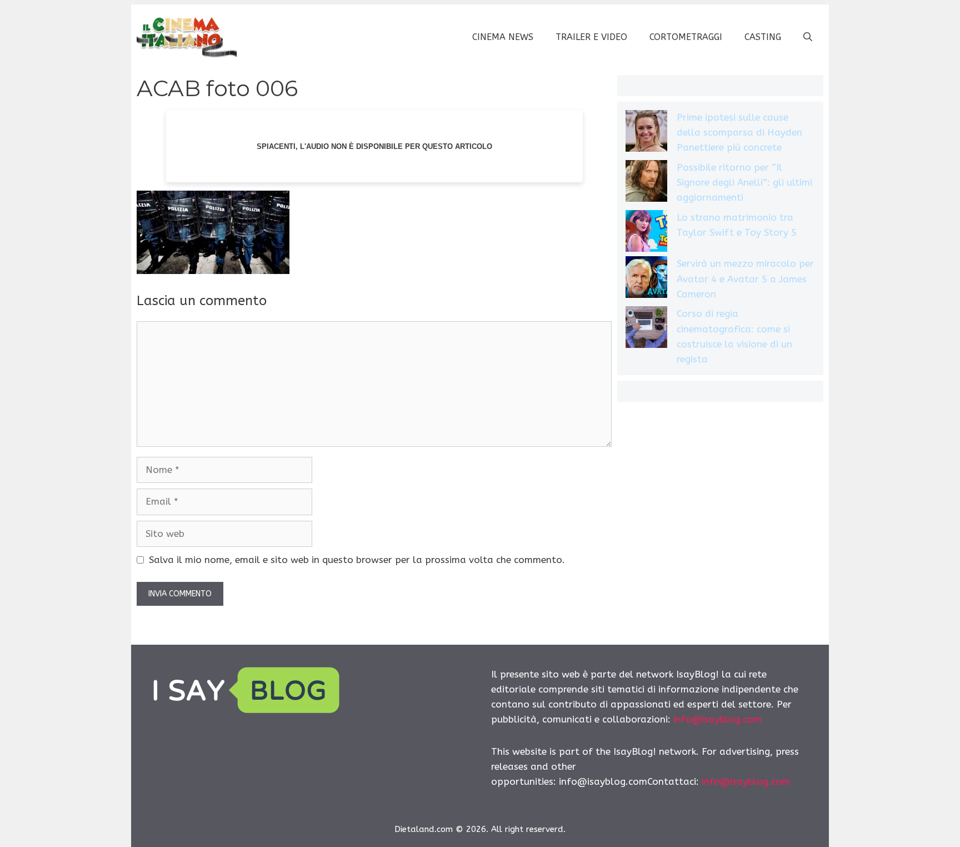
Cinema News (502, 37)
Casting (762, 37)
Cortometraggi (685, 37)
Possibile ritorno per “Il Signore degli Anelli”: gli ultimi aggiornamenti (744, 182)
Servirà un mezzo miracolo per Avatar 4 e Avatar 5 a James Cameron (745, 278)
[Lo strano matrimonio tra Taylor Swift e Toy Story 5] (646, 233)
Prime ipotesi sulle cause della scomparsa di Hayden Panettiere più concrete (739, 132)
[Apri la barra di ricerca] (807, 37)
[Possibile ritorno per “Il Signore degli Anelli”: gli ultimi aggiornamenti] (646, 183)
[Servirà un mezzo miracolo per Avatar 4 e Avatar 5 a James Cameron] (646, 279)
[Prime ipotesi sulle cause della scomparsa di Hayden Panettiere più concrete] (646, 133)
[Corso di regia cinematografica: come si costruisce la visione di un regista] (646, 329)
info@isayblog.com (717, 719)
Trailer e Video (591, 37)
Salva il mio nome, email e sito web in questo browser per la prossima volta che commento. (357, 559)
